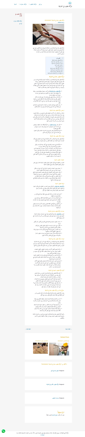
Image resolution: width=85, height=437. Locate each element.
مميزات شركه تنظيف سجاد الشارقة (57, 63)
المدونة (15, 4)
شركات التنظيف (33, 4)
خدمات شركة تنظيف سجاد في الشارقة (56, 68)
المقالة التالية (28, 329)
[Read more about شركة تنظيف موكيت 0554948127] (40, 348)
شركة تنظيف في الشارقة (65, 6)
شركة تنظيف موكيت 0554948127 (41, 341)
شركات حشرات (23, 4)
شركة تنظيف (58, 214)
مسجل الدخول (55, 415)
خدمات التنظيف (52, 125)
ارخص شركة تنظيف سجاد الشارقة (56, 62)
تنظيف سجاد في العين (55, 371)
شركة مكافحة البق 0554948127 (63, 341)
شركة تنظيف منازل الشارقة (55, 91)
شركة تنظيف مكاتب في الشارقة (53, 384)
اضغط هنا (42, 435)
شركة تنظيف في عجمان (18, 15)
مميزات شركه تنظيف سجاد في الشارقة (56, 70)
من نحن (40, 4)
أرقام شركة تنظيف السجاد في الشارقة (56, 71)
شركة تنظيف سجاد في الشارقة (57, 60)
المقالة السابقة (69, 329)
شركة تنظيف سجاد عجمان (59, 186)
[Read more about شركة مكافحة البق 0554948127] (59, 349)
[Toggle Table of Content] (62, 58)
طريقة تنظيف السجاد (58, 67)
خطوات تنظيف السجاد (58, 65)
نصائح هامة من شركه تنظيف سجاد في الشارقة (55, 73)
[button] (29, 4)
